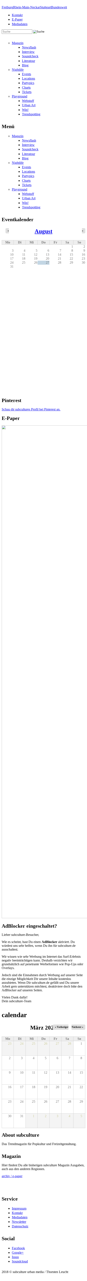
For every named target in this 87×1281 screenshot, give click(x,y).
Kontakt (17, 15)
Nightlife (18, 69)
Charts (26, 87)
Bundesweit (59, 7)
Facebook (18, 1248)
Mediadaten (19, 24)
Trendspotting (31, 114)
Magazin (17, 43)
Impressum (19, 1208)
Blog (25, 65)
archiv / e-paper (12, 1176)
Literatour (28, 61)
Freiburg (7, 7)
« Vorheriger (61, 1027)
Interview (28, 52)
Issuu (15, 1257)
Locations (28, 78)
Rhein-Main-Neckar (26, 7)
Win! (25, 110)
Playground (19, 96)
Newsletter (19, 1221)
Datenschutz (20, 1226)
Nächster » (77, 1027)
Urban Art (28, 105)
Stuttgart (45, 7)
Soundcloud (20, 1261)
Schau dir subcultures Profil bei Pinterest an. (31, 409)
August (43, 231)
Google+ (18, 1252)
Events (26, 74)
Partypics (28, 83)
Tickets (26, 92)
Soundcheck (30, 56)
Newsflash (29, 47)
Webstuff (28, 101)
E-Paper (17, 19)
